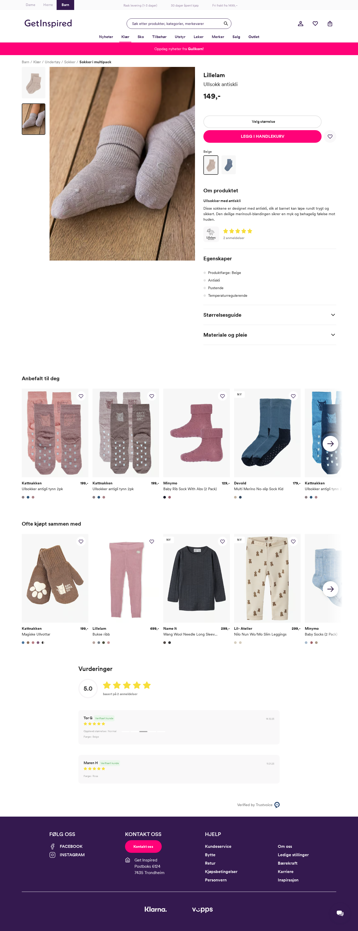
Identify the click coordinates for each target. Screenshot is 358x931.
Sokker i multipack (95, 62)
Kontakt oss (143, 846)
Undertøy (52, 62)
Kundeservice (218, 846)
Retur (210, 863)
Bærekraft (287, 863)
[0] (315, 23)
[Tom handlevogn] (330, 23)
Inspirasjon (288, 879)
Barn (25, 62)
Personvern (216, 879)
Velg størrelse (263, 121)
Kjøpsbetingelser (221, 871)
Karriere (286, 871)
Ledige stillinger (293, 854)
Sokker (69, 62)
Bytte (210, 854)
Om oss (285, 846)
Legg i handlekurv (262, 136)
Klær (37, 62)
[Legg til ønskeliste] (330, 136)
